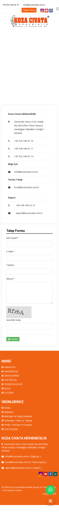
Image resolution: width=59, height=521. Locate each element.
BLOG (7, 388)
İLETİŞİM (8, 392)
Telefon (10, 265)
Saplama (8, 411)
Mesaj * (10, 278)
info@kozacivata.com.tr (34, 5)
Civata (7, 407)
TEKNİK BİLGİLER (13, 384)
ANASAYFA (9, 367)
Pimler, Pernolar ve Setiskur (18, 424)
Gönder (14, 339)
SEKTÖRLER (10, 379)
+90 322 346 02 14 (10, 5)
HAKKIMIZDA (11, 371)
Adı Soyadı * (12, 237)
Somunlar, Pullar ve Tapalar (18, 420)
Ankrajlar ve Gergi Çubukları (18, 416)
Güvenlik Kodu (13, 319)
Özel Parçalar (11, 429)
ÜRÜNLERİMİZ (11, 375)
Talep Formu (29, 10)
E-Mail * (10, 251)
